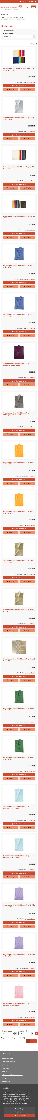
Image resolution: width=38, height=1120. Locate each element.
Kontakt (4, 1071)
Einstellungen (14, 1109)
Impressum (5, 1068)
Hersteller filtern (8, 34)
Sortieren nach (7, 1031)
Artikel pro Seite (23, 1031)
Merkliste (11, 89)
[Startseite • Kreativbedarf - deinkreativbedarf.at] (11, 7)
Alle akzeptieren (14, 1115)
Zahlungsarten (6, 1081)
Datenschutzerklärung (8, 1061)
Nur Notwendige (14, 1112)
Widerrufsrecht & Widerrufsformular (12, 1075)
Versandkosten (31, 82)
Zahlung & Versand (7, 1058)
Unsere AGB (5, 1065)
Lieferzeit (4, 1078)
